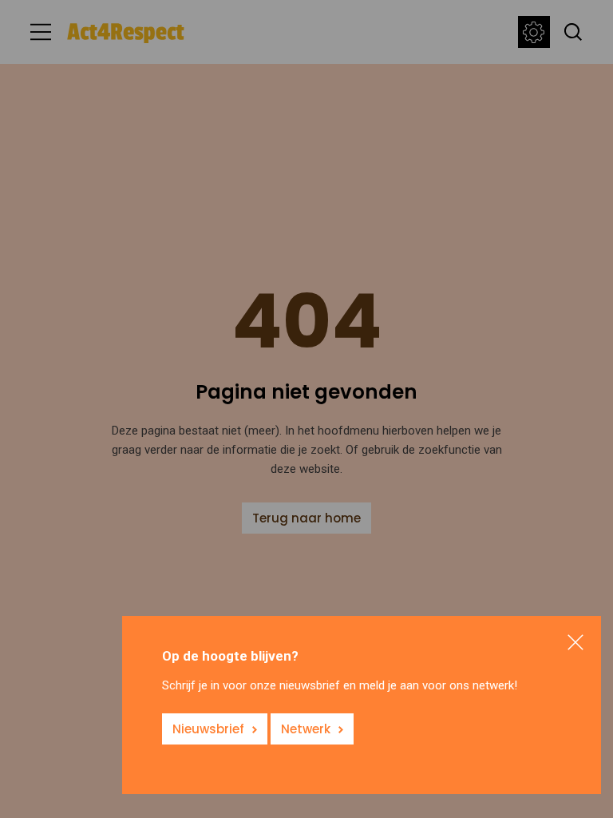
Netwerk (305, 729)
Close (575, 642)
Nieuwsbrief (208, 729)
